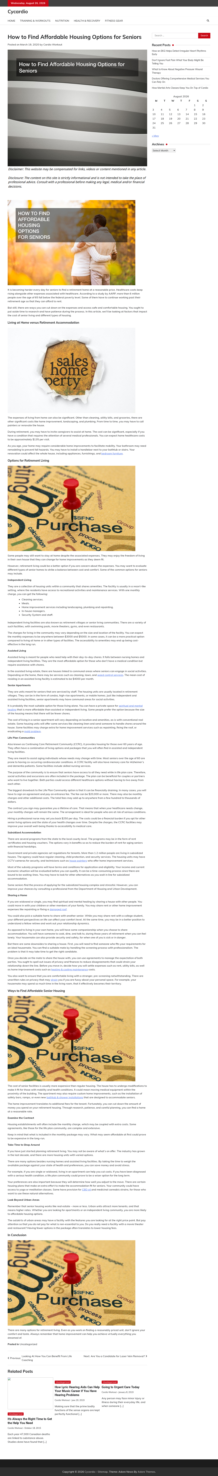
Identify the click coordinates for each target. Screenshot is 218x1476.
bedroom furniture (112, 453)
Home (11, 20)
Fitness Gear (114, 20)
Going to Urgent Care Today (120, 1387)
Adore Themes (146, 1471)
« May (155, 135)
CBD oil (86, 1189)
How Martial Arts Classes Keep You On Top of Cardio (180, 88)
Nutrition (62, 20)
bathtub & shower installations (65, 1097)
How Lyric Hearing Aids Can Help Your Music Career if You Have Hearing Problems (77, 1391)
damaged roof (58, 909)
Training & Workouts (35, 20)
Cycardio (18, 11)
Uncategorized (28, 1344)
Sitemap (103, 1471)
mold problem (32, 731)
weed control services (110, 675)
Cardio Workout (52, 44)
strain (54, 979)
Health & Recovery (87, 20)
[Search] (208, 20)
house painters (78, 860)
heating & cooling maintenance (69, 969)
